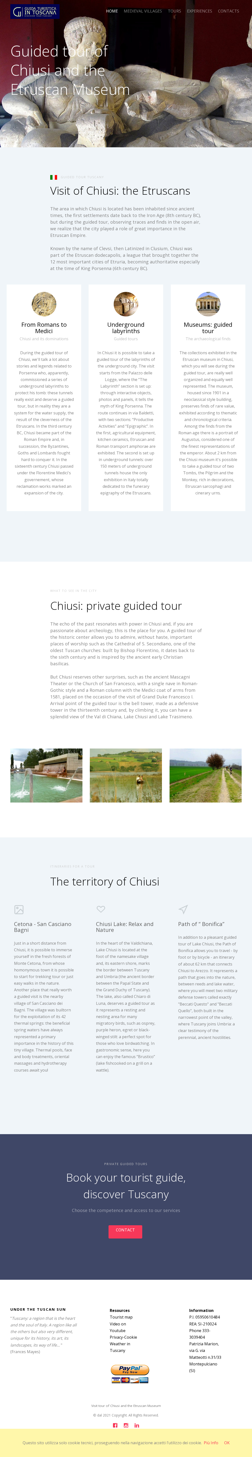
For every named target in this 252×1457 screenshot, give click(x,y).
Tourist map (121, 1317)
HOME (112, 11)
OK (227, 1442)
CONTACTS (228, 11)
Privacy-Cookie (123, 1337)
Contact (125, 1230)
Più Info (211, 1442)
